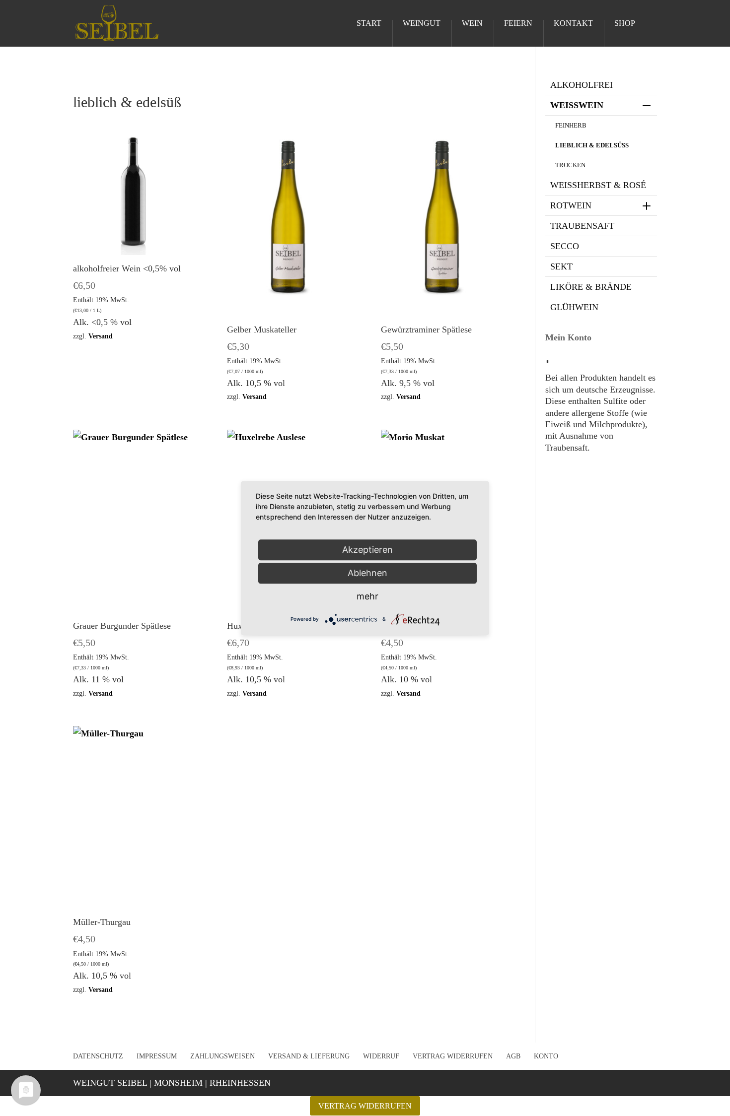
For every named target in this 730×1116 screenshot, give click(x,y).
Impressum (157, 1056)
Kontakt (573, 23)
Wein (472, 23)
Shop (624, 23)
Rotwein (570, 205)
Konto (546, 1056)
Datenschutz (98, 1056)
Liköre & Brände (591, 287)
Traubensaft (582, 226)
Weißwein (576, 105)
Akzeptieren (367, 549)
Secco (564, 246)
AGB (513, 1056)
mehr (367, 596)
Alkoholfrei (581, 85)
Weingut (421, 23)
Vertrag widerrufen (453, 1056)
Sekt (561, 266)
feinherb (570, 125)
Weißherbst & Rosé (598, 185)
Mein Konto (568, 337)
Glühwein (574, 307)
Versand (100, 336)
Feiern (518, 23)
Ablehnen (367, 573)
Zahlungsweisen (222, 1056)
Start (369, 23)
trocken (570, 165)
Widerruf (381, 1056)
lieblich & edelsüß (592, 145)
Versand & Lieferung (309, 1056)
